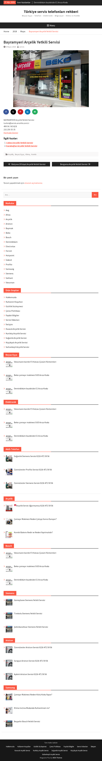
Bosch (8, 237)
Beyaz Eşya (19, 154)
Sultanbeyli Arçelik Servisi (17, 347)
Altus (8, 214)
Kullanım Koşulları (14, 301)
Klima (28, 154)
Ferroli (9, 251)
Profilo (9, 264)
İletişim (9, 324)
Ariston (9, 223)
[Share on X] (13, 111)
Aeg (7, 210)
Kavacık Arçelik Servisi (16, 329)
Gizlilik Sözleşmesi (14, 306)
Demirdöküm (12, 242)
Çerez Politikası (13, 311)
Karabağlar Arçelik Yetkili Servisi (21, 146)
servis (21, 47)
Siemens (9, 273)
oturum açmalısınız (33, 183)
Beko (8, 232)
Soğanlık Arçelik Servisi (16, 338)
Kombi (33, 154)
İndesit (9, 260)
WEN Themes (57, 758)
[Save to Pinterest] (20, 111)
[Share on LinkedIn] (27, 111)
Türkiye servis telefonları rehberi (51, 11)
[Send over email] (35, 111)
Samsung (10, 269)
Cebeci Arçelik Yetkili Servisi (19, 142)
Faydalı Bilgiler (12, 315)
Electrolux (10, 246)
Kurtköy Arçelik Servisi (16, 333)
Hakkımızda (11, 297)
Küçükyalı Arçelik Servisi (16, 342)
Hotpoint (10, 255)
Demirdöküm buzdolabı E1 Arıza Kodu (51, 1)
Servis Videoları (12, 320)
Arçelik (10, 154)
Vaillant (9, 278)
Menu (52, 25)
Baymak (9, 228)
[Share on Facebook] (6, 111)
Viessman (10, 282)
